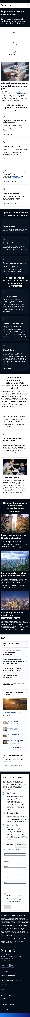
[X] (8, 966)
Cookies (3, 998)
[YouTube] (12, 966)
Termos (3, 990)
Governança (4, 1001)
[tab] (9, 844)
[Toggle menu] (28, 5)
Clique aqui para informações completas (12, 942)
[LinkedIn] (3, 966)
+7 (20, 717)
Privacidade (4, 992)
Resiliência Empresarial (7, 1004)
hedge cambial (15, 176)
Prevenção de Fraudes (7, 995)
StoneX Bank (7, 353)
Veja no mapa (7, 960)
